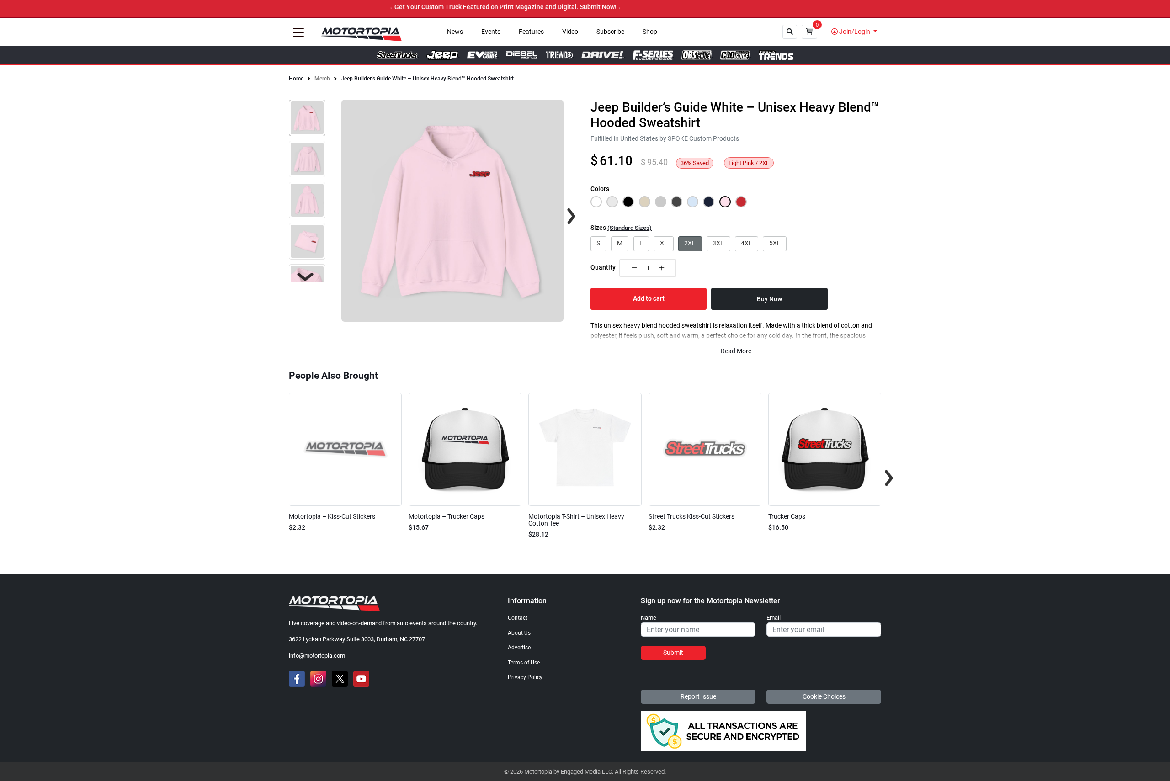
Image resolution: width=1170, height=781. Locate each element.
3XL (718, 243)
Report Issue (698, 696)
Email (773, 618)
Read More (736, 351)
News (455, 32)
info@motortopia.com (317, 655)
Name (648, 618)
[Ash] (612, 201)
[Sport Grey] (660, 201)
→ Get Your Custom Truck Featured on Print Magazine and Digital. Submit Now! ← (485, 7)
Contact (517, 618)
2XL (690, 243)
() (629, 227)
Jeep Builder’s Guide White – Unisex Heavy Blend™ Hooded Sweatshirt (427, 78)
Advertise (519, 647)
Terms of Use (524, 662)
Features (531, 32)
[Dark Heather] (676, 201)
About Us (519, 633)
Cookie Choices (824, 696)
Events (490, 32)
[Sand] (644, 201)
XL (664, 243)
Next (305, 277)
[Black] (628, 201)
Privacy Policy (525, 677)
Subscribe (610, 32)
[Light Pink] (725, 201)
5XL (775, 243)
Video (570, 32)
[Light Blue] (692, 201)
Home (296, 78)
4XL (746, 243)
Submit (673, 652)
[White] (596, 201)
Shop (650, 32)
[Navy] (708, 201)
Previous (281, 478)
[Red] (741, 201)
